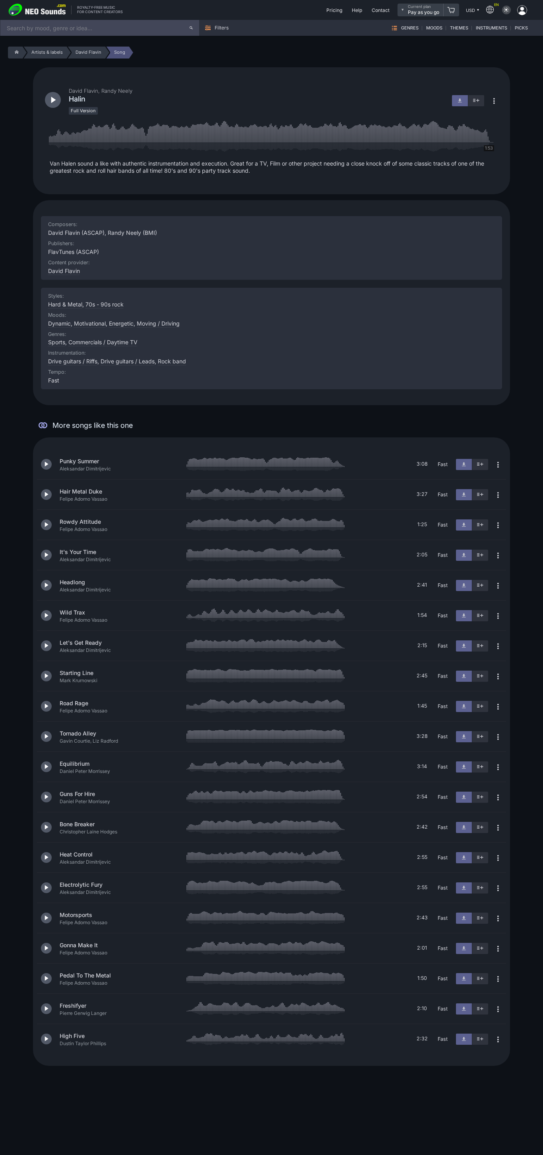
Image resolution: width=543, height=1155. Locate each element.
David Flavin (64, 270)
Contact (381, 10)
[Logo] (37, 10)
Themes (459, 28)
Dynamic (59, 323)
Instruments (491, 28)
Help (357, 10)
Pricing (334, 10)
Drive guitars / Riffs (72, 361)
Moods (434, 28)
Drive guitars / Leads (128, 361)
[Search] (191, 28)
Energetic (121, 323)
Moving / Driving (158, 323)
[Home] (15, 53)
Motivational (90, 323)
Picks (521, 28)
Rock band (172, 361)
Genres (410, 28)
